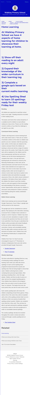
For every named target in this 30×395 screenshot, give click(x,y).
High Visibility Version (15, 358)
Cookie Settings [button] (19, 363)
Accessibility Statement (15, 362)
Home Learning (14, 23)
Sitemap (15, 360)
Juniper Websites (20, 357)
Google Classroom (10, 248)
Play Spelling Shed (10, 322)
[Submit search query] (19, 1)
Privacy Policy (10, 363)
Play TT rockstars (9, 252)
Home (3, 21)
